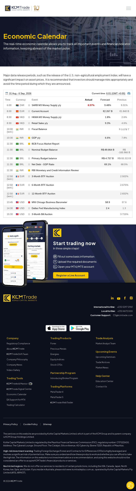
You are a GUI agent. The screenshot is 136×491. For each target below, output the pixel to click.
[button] (128, 8)
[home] (22, 8)
